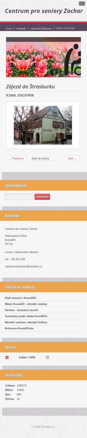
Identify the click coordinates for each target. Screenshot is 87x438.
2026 (32, 357)
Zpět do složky (40, 158)
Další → (72, 158)
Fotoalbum (21, 28)
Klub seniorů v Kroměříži (20, 298)
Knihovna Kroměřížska (19, 328)
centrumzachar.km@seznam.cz (23, 266)
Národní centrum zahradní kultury (26, 322)
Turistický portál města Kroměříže (26, 316)
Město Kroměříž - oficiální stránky (26, 304)
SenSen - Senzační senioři (21, 310)
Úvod (8, 28)
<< (7, 357)
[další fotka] (72, 125)
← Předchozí (16, 158)
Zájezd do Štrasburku (41, 28)
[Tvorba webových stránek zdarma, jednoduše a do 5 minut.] (56, 427)
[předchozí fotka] (12, 125)
